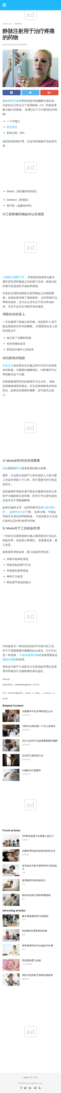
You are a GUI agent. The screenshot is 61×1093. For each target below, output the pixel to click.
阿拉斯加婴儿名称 (31, 960)
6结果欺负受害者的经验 (34, 930)
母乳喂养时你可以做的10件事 (37, 945)
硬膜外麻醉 (15, 100)
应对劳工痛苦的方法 (32, 755)
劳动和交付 (7, 24)
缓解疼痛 (18, 24)
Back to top (31, 1077)
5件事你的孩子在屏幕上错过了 (38, 836)
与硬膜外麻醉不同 (13, 277)
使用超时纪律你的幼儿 (34, 880)
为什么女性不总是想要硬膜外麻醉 (40, 740)
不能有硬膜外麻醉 (30, 655)
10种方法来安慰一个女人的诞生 (39, 726)
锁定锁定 (12, 127)
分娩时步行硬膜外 (31, 770)
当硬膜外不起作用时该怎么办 (37, 711)
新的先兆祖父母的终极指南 (36, 895)
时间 (19, 468)
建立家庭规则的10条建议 (35, 916)
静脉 (5, 468)
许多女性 (8, 365)
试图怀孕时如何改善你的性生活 (38, 850)
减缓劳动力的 (17, 512)
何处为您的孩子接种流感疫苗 (37, 975)
